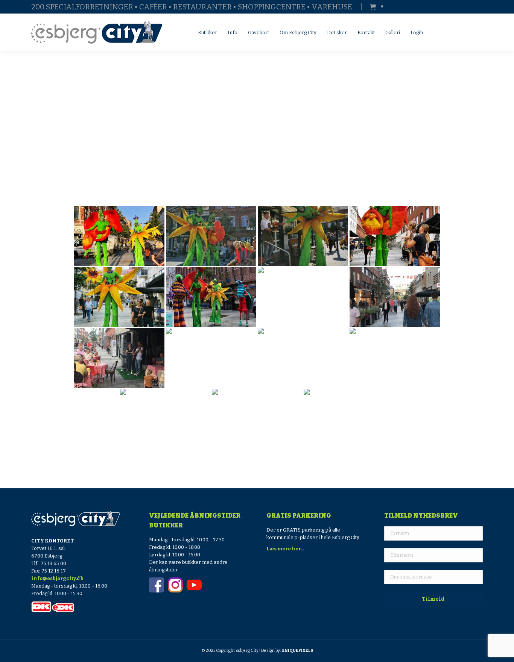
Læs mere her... (285, 548)
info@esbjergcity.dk (57, 578)
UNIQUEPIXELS (297, 650)
